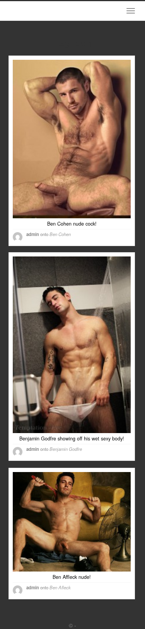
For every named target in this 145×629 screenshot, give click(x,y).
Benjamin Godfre (65, 449)
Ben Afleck (60, 587)
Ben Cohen (60, 234)
